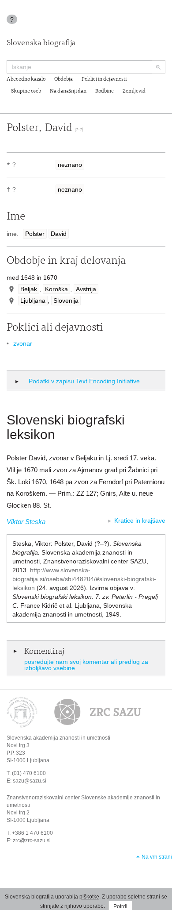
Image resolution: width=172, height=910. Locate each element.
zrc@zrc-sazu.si (32, 840)
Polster (35, 233)
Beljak (28, 289)
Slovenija (66, 300)
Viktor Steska (26, 521)
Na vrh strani (157, 857)
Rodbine (104, 91)
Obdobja (63, 79)
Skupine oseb (26, 91)
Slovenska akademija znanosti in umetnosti (58, 738)
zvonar (22, 343)
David (59, 233)
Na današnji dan (68, 91)
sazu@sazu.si (29, 781)
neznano (70, 164)
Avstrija (86, 289)
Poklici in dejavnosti (104, 79)
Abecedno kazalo (26, 79)
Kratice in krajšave (139, 520)
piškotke (89, 897)
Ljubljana (32, 300)
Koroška (56, 289)
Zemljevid (134, 91)
